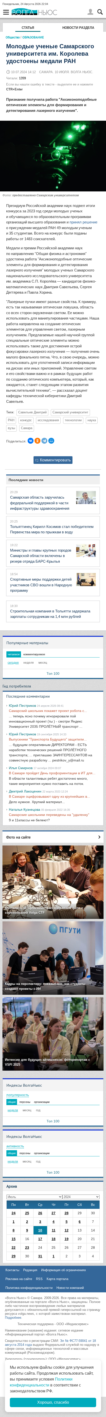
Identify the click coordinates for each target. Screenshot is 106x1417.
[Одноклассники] (37, 441)
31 (40, 1256)
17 (40, 1239)
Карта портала (57, 1279)
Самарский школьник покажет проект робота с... (48, 711)
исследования (48, 420)
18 (53, 1239)
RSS (39, 1279)
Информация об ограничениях (63, 1270)
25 (27, 1213)
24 (14, 1213)
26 (40, 1213)
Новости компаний (70, 1288)
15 (14, 1239)
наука (92, 420)
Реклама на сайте (18, 1279)
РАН (11, 420)
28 (67, 1213)
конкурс (26, 420)
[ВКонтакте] (31, 441)
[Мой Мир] (51, 441)
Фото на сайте (18, 837)
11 (53, 1230)
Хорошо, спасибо (53, 1402)
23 (27, 1247)
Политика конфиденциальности (29, 1288)
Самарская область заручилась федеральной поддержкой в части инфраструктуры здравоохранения (39, 502)
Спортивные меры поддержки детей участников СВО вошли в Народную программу (41, 584)
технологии (73, 420)
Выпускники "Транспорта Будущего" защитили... (48, 739)
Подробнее (13, 1317)
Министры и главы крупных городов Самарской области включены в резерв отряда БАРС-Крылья (40, 555)
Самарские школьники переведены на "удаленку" (49, 815)
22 (14, 1247)
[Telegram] (44, 441)
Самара (26, 428)
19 (67, 1239)
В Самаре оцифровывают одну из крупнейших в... (49, 796)
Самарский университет (70, 412)
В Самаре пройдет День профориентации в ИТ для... (52, 773)
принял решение (83, 222)
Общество (13, 37)
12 (67, 1230)
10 (40, 1230)
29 (14, 1256)
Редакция (30, 1270)
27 (53, 1213)
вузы (11, 428)
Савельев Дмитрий (32, 412)
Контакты (12, 1270)
